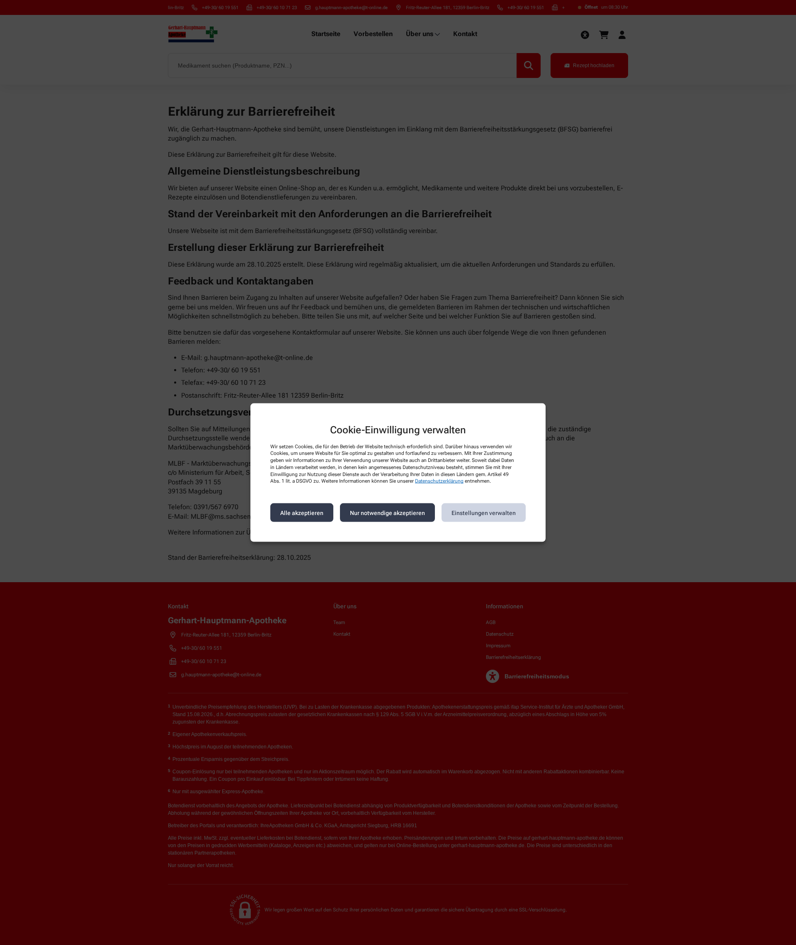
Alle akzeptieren (301, 512)
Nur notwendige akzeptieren (387, 512)
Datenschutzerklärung (439, 481)
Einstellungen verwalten (483, 512)
